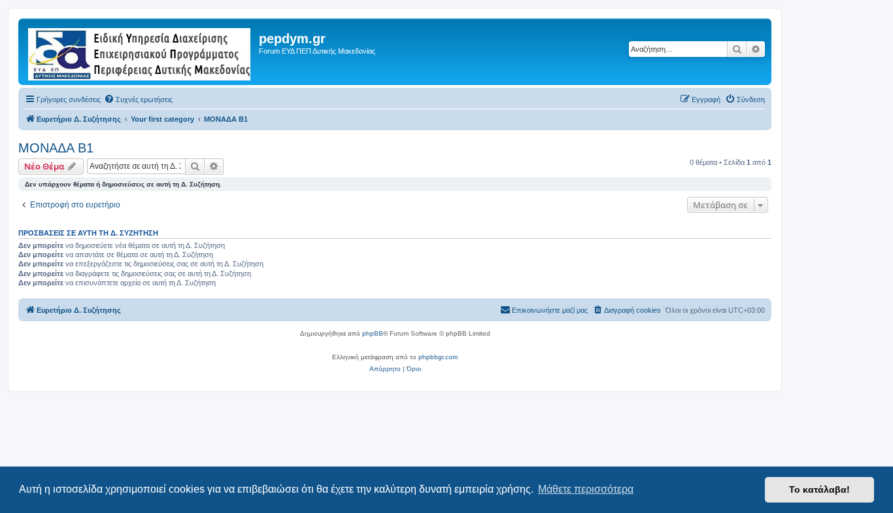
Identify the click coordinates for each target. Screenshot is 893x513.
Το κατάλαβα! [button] (819, 489)
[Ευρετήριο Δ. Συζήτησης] (140, 52)
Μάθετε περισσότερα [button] (585, 489)
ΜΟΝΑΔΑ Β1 (55, 148)
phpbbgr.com (438, 357)
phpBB (372, 333)
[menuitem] (138, 99)
